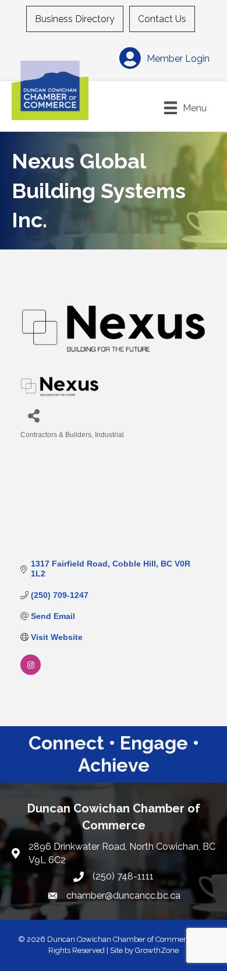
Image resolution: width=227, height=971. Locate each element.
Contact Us (162, 18)
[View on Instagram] (30, 672)
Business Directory (75, 18)
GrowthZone (157, 950)
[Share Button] (33, 415)
